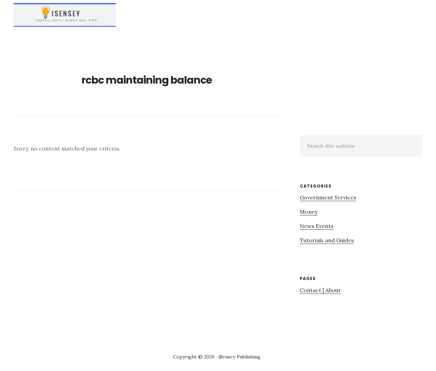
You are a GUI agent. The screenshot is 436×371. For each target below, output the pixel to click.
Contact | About (320, 290)
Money (308, 211)
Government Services (328, 197)
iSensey (65, 15)
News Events (316, 226)
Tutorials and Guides (327, 240)
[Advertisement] (357, 89)
